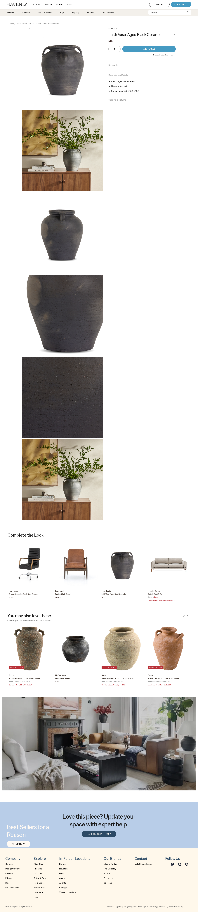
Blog (7, 883)
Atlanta (62, 883)
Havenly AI (38, 892)
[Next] (188, 616)
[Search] (188, 12)
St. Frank (108, 883)
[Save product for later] (28, 30)
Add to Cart (149, 49)
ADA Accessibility (151, 907)
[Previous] (184, 616)
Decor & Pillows (32, 24)
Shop (12, 24)
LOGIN (159, 4)
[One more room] (118, 49)
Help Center (39, 883)
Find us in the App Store (114, 907)
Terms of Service (138, 907)
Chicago (63, 887)
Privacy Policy (127, 907)
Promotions (39, 887)
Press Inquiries (12, 887)
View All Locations (67, 892)
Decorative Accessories (49, 24)
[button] (62, 67)
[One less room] (111, 49)
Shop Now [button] (18, 844)
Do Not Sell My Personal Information (170, 907)
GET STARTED (181, 4)
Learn (36, 897)
